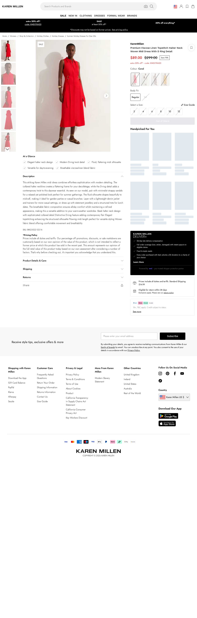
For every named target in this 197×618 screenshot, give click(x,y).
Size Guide (42, 401)
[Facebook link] (175, 373)
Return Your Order (46, 382)
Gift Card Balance (16, 382)
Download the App (17, 378)
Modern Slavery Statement (102, 379)
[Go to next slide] (106, 95)
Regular (135, 97)
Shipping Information (47, 387)
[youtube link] (182, 373)
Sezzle (11, 401)
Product (69, 393)
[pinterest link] (167, 373)
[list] (73, 96)
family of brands (108, 347)
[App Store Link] (168, 419)
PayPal (11, 387)
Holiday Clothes (43, 36)
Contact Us (42, 396)
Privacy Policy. (134, 350)
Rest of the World (132, 393)
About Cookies (73, 388)
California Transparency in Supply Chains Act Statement (77, 401)
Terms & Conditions (75, 379)
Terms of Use (72, 384)
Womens (13, 36)
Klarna (11, 392)
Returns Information (46, 392)
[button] (175, 7)
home (4, 36)
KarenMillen (137, 43)
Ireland (127, 379)
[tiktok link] (160, 381)
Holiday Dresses (58, 36)
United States (130, 384)
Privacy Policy (72, 374)
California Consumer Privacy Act (76, 411)
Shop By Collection (27, 36)
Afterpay (12, 396)
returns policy (169, 292)
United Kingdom (131, 374)
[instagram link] (160, 373)
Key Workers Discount (76, 417)
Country (163, 390)
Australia (128, 388)
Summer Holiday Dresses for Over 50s (81, 36)
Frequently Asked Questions (45, 376)
